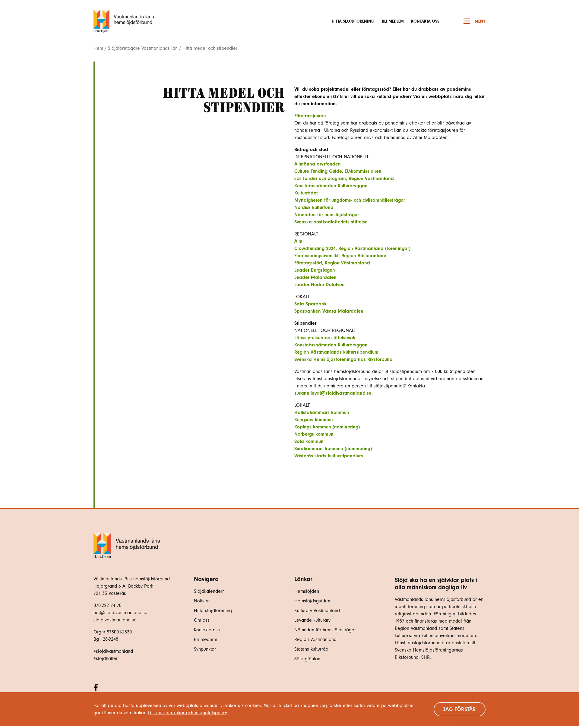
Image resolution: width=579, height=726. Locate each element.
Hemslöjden (306, 591)
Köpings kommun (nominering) (327, 427)
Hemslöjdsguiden (312, 601)
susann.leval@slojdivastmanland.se (333, 393)
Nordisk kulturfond (314, 207)
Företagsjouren (310, 115)
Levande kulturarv (312, 620)
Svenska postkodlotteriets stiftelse (331, 222)
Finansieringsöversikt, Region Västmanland (340, 255)
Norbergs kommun (314, 434)
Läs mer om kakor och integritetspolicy (187, 712)
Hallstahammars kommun (321, 412)
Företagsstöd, (309, 263)
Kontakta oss (425, 21)
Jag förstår (459, 709)
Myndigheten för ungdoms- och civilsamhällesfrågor (349, 200)
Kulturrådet (306, 193)
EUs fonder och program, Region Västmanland (344, 178)
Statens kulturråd (311, 649)
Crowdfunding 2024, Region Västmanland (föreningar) (352, 248)
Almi (299, 241)
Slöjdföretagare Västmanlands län (143, 48)
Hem (98, 48)
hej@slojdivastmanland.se (120, 612)
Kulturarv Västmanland (317, 610)
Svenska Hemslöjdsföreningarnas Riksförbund (343, 359)
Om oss (202, 620)
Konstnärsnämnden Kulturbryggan (331, 185)
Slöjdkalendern (209, 591)
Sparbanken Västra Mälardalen (328, 311)
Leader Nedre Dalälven (319, 284)
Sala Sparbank (311, 304)
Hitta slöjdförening (353, 21)
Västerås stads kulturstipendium (328, 456)
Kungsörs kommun (313, 419)
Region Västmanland (347, 263)
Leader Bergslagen (314, 270)
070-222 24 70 (107, 605)
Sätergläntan (308, 658)
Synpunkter (205, 649)
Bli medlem (393, 21)
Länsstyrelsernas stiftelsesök (324, 337)
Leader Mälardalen (315, 277)
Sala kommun (309, 441)
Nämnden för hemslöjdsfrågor (326, 214)
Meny (480, 21)
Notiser (201, 601)
